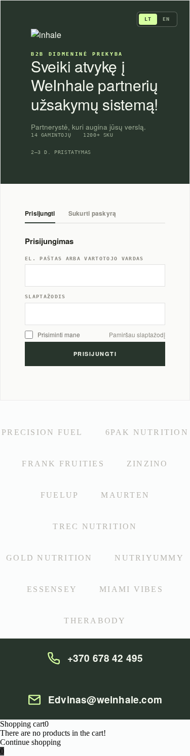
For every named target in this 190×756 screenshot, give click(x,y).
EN (166, 19)
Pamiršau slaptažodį (137, 335)
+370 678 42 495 (105, 658)
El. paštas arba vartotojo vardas (84, 258)
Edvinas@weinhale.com (105, 699)
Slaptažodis (45, 296)
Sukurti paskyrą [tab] (92, 214)
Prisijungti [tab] (40, 214)
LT (147, 19)
